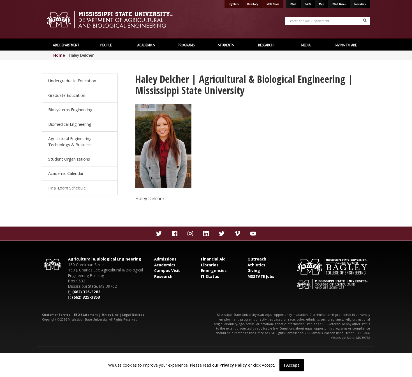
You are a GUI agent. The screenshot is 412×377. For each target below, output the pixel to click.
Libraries (209, 265)
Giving (253, 270)
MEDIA (306, 45)
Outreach (256, 259)
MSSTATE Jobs (260, 276)
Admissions (165, 259)
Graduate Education (66, 95)
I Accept (291, 365)
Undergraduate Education (72, 80)
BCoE (293, 4)
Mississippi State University (56, 19)
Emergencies (213, 270)
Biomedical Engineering (69, 124)
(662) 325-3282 (86, 291)
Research (163, 276)
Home (59, 55)
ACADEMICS (146, 45)
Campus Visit (167, 270)
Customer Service (56, 314)
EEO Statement (86, 314)
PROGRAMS (186, 45)
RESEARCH (266, 45)
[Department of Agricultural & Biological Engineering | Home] (122, 19)
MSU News (273, 4)
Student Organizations (69, 159)
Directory (252, 4)
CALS (308, 4)
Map (321, 4)
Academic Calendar (66, 173)
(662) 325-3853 (86, 297)
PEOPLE (106, 45)
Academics (164, 265)
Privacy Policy (233, 365)
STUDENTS (226, 45)
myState (234, 4)
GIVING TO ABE (346, 45)
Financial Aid (213, 259)
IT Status (210, 276)
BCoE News (339, 4)
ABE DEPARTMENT (66, 45)
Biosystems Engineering (70, 109)
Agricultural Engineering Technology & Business (70, 141)
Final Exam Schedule (67, 188)
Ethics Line (110, 314)
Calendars (360, 4)
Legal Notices (133, 314)
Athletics (256, 265)
